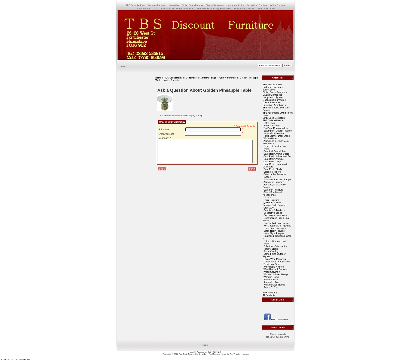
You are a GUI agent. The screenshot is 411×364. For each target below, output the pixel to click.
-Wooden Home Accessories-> (271, 278)
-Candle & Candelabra (274, 151)
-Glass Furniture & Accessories (272, 193)
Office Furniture (277, 5)
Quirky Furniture (228, 78)
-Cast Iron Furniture (273, 189)
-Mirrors (267, 197)
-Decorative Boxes (272, 213)
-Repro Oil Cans (271, 287)
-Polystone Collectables (275, 246)
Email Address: (166, 134)
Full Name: (164, 129)
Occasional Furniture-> (275, 100)
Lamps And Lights (235, 5)
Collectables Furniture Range (201, 78)
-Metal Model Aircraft (273, 133)
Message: (164, 138)
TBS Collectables (174, 78)
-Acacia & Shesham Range (277, 179)
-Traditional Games (273, 264)
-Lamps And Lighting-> (274, 228)
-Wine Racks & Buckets (275, 269)
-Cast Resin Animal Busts (276, 153)
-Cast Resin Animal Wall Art (277, 156)
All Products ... (270, 295)
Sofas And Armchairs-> (274, 105)
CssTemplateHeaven (239, 354)
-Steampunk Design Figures (277, 130)
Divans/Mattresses (215, 5)
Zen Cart (183, 354)
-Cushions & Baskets (274, 210)
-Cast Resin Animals (273, 159)
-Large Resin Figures (274, 230)
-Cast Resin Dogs (272, 161)
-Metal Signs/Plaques (273, 233)
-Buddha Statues (271, 125)
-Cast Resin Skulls (272, 169)
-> (273, 120)
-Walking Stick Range (274, 284)
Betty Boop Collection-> (275, 118)
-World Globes (270, 138)
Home (123, 66)
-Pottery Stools (270, 248)
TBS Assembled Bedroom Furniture (176, 8)
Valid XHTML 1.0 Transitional (15, 359)
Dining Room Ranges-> (275, 92)
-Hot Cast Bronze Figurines (277, 225)
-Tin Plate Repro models (275, 128)
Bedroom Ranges (156, 5)
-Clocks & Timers (272, 171)
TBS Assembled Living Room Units (214, 8)
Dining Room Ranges (192, 5)
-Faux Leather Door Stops (276, 136)
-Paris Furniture (271, 200)
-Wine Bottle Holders (273, 266)
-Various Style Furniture (275, 205)
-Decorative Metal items (275, 215)
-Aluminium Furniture (273, 182)
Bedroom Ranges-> (273, 87)
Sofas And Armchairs (146, 8)
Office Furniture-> (272, 102)
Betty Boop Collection (244, 8)
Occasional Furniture (257, 5)
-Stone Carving (270, 251)
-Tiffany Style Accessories (276, 261)
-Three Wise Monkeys (274, 259)
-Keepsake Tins (271, 282)
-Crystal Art (268, 207)
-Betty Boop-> (270, 123)
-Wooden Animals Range (275, 274)
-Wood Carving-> (271, 272)
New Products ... (271, 292)
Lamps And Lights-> (273, 97)
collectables (173, 5)
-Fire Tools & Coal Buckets (276, 223)
